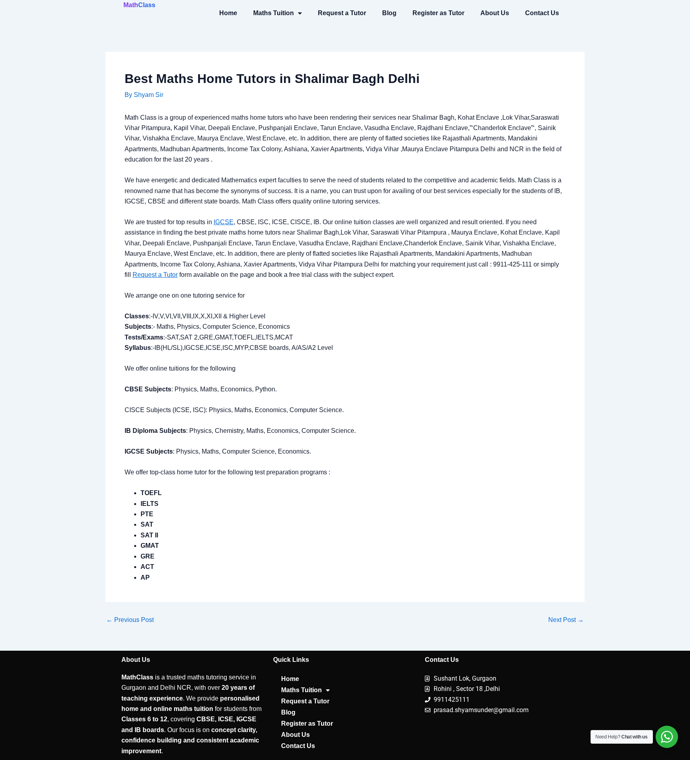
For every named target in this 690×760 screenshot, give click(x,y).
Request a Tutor (342, 13)
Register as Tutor (438, 13)
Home (228, 13)
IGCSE (224, 222)
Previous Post (130, 620)
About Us (494, 13)
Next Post (566, 620)
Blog (389, 13)
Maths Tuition (273, 13)
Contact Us (542, 13)
